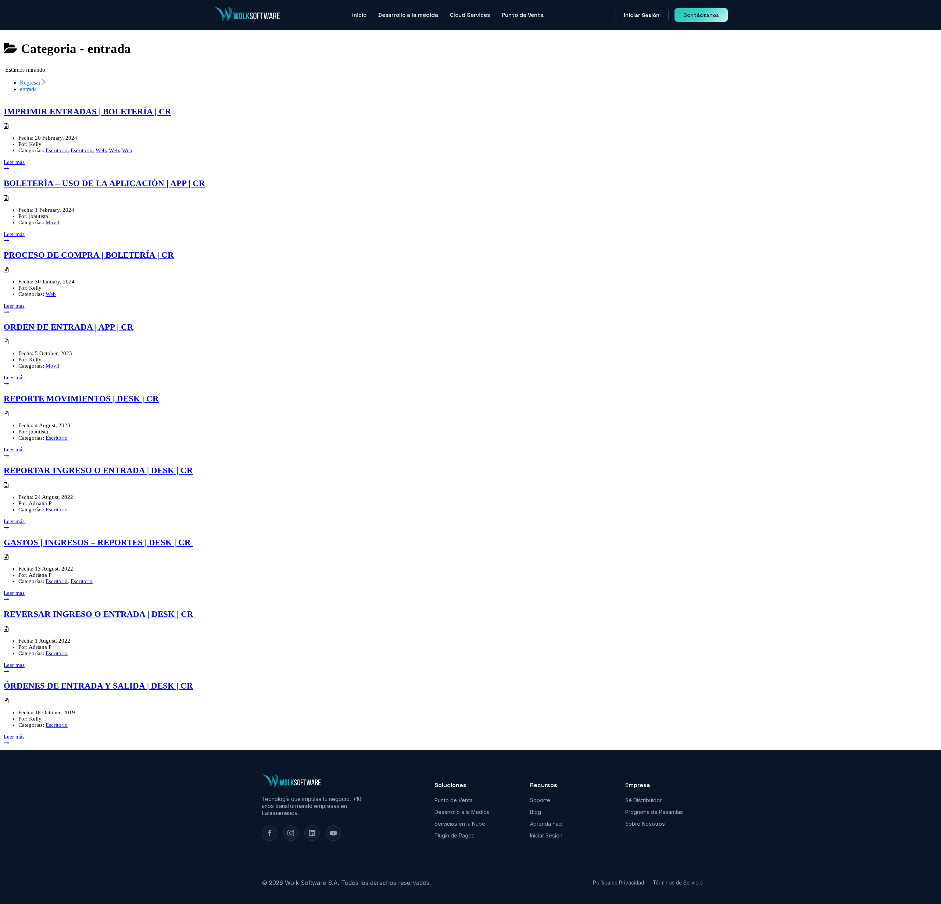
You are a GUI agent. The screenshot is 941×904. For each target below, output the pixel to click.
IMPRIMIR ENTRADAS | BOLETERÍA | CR (87, 111)
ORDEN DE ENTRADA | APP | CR (68, 327)
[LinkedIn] (312, 833)
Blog (535, 812)
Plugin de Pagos (454, 835)
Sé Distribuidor (643, 800)
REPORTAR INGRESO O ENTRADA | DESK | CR (98, 470)
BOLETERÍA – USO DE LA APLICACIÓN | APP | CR (104, 183)
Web (101, 150)
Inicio (359, 14)
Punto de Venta (523, 14)
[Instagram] (290, 833)
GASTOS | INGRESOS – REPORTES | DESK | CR (98, 542)
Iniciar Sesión (641, 15)
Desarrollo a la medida (408, 14)
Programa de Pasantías (654, 812)
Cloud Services (470, 14)
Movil (52, 222)
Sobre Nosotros (645, 824)
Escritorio (57, 150)
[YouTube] (333, 833)
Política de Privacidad (618, 883)
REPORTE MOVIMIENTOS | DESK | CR (81, 398)
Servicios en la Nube (459, 824)
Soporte (540, 800)
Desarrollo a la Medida (462, 812)
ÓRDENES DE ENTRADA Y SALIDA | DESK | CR (98, 685)
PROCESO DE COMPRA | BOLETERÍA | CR (89, 255)
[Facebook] (269, 833)
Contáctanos (701, 15)
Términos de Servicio (678, 883)
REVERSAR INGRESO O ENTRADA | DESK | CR (100, 614)
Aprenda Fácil (546, 824)
